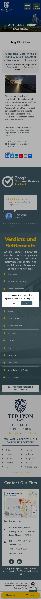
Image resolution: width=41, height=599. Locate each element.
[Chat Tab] (20, 299)
